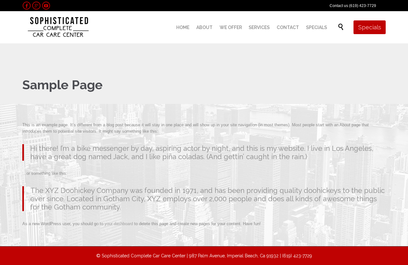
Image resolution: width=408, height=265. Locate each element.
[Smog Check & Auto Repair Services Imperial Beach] (58, 27)
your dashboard (119, 223)
